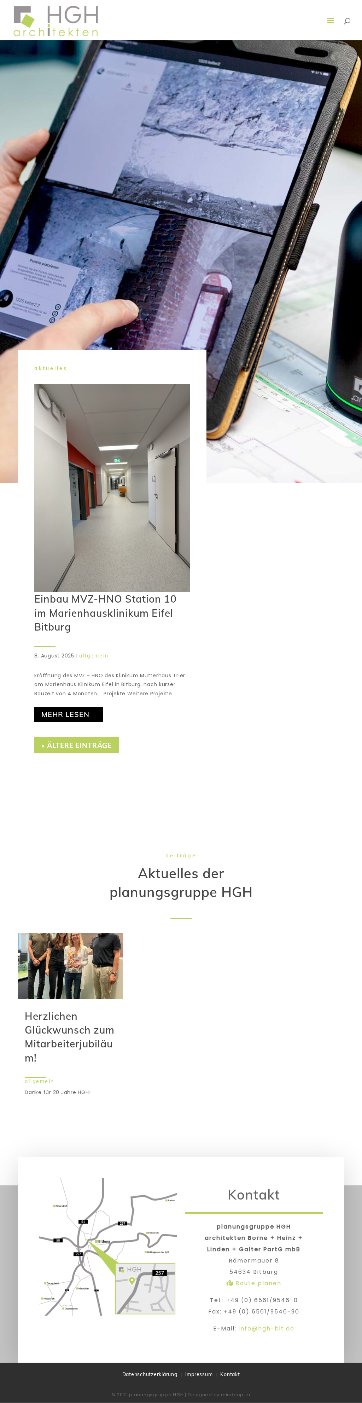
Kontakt (230, 1375)
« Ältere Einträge (76, 745)
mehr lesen (65, 714)
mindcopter (236, 1394)
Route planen (257, 1283)
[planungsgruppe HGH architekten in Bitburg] (108, 1313)
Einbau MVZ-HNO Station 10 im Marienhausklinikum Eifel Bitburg (105, 613)
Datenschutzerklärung (149, 1375)
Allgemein (94, 655)
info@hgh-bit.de (266, 1328)
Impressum (199, 1375)
